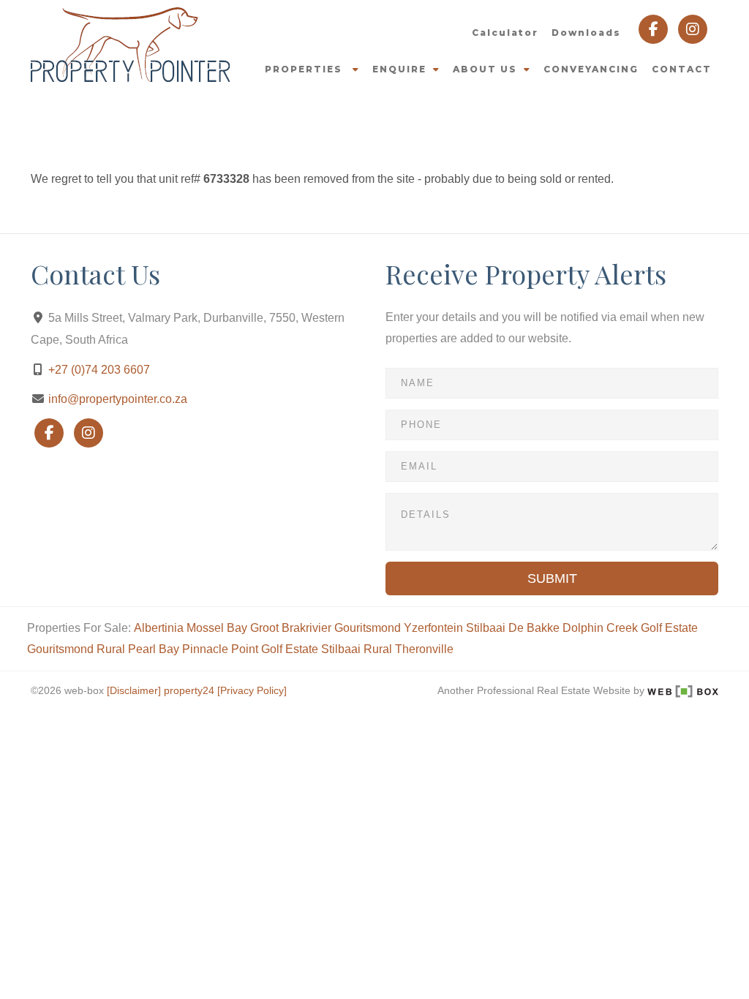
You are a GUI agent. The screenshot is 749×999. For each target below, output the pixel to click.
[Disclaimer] (134, 690)
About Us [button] (485, 69)
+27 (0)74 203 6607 (99, 369)
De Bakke (534, 628)
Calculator (505, 32)
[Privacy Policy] (252, 690)
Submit (552, 578)
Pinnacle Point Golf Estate (250, 649)
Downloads (586, 32)
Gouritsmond (367, 628)
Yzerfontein (433, 628)
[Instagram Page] (692, 28)
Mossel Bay (217, 628)
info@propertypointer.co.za (117, 399)
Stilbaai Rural (356, 649)
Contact (682, 69)
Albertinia (159, 628)
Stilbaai (485, 628)
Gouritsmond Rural (76, 649)
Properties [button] (305, 69)
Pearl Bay (153, 649)
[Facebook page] (654, 28)
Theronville (424, 649)
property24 (189, 690)
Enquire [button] (399, 69)
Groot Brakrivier (290, 628)
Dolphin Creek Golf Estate (630, 628)
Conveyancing (591, 69)
